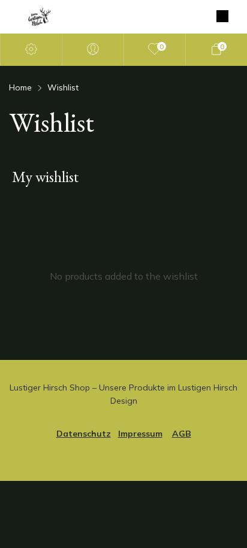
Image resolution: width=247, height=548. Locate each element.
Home (20, 87)
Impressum (140, 433)
